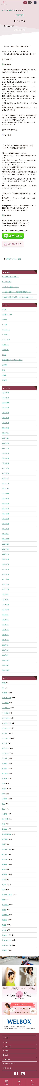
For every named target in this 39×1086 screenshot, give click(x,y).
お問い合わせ (7, 1068)
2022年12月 (5, 539)
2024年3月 (5, 468)
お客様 (4, 309)
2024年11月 (5, 438)
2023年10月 (5, 493)
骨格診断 (4, 380)
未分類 (4, 355)
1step (4, 683)
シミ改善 (4, 324)
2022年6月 (5, 569)
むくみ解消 (5, 703)
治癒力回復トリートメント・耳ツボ (12, 360)
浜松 (3, 844)
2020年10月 (5, 670)
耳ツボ (4, 884)
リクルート (5, 345)
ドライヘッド (6, 728)
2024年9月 (5, 443)
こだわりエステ (6, 698)
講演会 (4, 910)
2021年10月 (5, 610)
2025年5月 (5, 423)
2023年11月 (5, 488)
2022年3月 (5, 584)
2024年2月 (5, 473)
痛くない (4, 854)
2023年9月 (5, 498)
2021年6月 (5, 630)
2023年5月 (5, 519)
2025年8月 (5, 413)
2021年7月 (5, 625)
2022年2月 (5, 589)
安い (3, 804)
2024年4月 (5, 463)
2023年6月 (5, 514)
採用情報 (5, 1055)
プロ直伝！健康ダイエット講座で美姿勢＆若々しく (16, 292)
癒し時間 (4, 859)
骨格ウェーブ (6, 935)
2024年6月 (5, 453)
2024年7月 (5, 448)
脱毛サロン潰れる (7, 895)
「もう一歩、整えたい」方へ (10, 287)
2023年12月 (5, 483)
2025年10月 (5, 403)
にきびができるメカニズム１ (10, 277)
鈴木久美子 (5, 915)
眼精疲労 (4, 864)
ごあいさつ (6, 1038)
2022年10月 (5, 549)
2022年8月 (5, 559)
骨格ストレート (6, 940)
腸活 (3, 900)
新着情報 (5, 1051)
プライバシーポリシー (9, 1064)
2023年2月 (5, 529)
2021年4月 (5, 640)
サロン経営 (5, 713)
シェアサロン (6, 718)
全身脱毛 (4, 778)
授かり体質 (5, 819)
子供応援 (4, 799)
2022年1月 (5, 594)
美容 (3, 879)
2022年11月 (5, 544)
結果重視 (4, 874)
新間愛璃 (4, 829)
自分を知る (5, 905)
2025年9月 (5, 408)
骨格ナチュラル (6, 945)
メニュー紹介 (16, 259)
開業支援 (4, 920)
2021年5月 (5, 635)
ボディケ (4, 743)
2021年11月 (5, 604)
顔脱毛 (4, 925)
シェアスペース (6, 723)
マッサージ (5, 753)
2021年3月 (5, 645)
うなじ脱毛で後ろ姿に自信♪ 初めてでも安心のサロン (17, 297)
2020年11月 (5, 665)
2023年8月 (5, 504)
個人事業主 (5, 773)
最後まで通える (6, 834)
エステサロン (6, 708)
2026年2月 (5, 397)
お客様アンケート (7, 314)
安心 (3, 809)
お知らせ (9, 259)
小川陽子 (4, 814)
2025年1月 (5, 433)
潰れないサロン (6, 849)
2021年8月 (5, 620)
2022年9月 (5, 554)
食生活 (4, 930)
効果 (3, 783)
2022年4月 (5, 579)
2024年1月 (5, 478)
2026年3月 (5, 392)
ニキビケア (5, 733)
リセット (4, 758)
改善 (3, 824)
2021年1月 (5, 655)
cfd (3, 688)
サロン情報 (6, 1059)
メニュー (5, 1042)
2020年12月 (5, 660)
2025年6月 (5, 418)
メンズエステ (7, 1046)
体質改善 (4, 768)
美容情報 (4, 365)
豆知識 (4, 375)
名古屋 (4, 789)
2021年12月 (5, 599)
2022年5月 (5, 574)
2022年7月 (5, 564)
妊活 (3, 794)
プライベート (6, 335)
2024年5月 (5, 458)
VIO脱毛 (4, 693)
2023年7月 (5, 509)
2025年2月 (5, 428)
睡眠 (3, 869)
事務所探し (5, 763)
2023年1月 (5, 534)
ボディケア (5, 748)
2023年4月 (5, 524)
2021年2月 (5, 650)
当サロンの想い (6, 282)
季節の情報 (5, 350)
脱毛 (3, 370)
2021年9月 (5, 615)
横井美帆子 (5, 839)
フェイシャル (6, 330)
